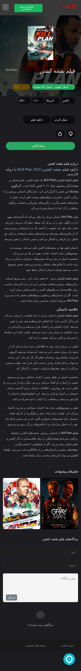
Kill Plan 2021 (26, 169)
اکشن (65, 100)
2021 (22, 100)
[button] (28, 8)
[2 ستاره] (60, 134)
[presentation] (73, 504)
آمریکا (50, 100)
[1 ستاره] (70, 134)
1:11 (35, 100)
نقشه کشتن (49, 169)
